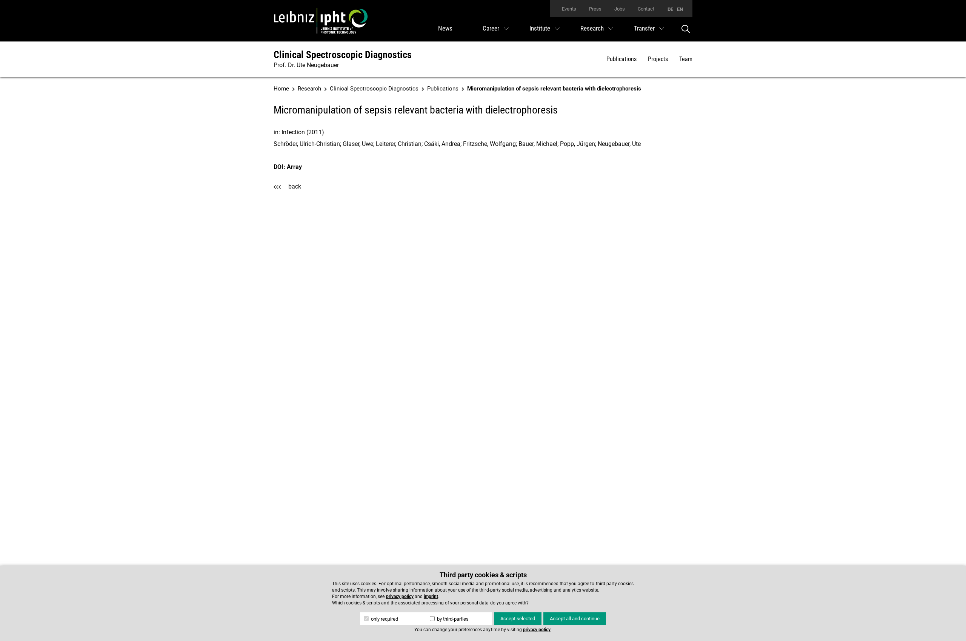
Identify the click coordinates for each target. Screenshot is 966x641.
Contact (646, 9)
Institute (539, 28)
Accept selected (517, 618)
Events (569, 9)
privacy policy (400, 596)
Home (281, 88)
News (445, 28)
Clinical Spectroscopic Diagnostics (343, 54)
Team (685, 59)
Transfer (644, 28)
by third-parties (452, 619)
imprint (431, 596)
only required (384, 619)
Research (592, 28)
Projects (658, 59)
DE (670, 9)
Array (294, 166)
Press (595, 9)
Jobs (619, 9)
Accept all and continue (575, 618)
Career (491, 28)
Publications (621, 59)
